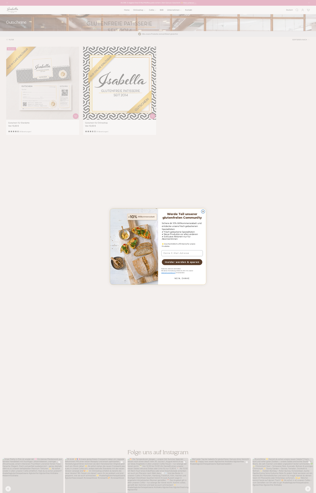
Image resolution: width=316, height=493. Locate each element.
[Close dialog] (203, 211)
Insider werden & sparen (182, 262)
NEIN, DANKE (182, 278)
